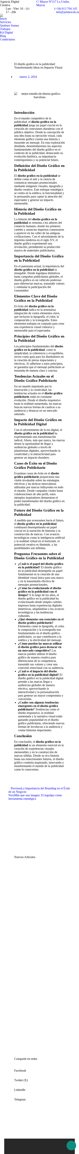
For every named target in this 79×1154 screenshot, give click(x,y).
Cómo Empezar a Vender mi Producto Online (34, 1036)
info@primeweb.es (67, 12)
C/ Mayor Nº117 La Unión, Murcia (53, 3)
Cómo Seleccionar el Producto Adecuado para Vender (35, 951)
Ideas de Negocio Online (32, 994)
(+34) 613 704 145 (65, 8)
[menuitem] (3, 18)
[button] (39, 1069)
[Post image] (23, 879)
